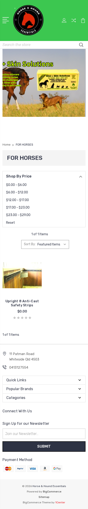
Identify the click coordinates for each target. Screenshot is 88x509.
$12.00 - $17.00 (17, 200)
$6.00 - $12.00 (17, 192)
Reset (10, 223)
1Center (60, 502)
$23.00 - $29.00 (18, 215)
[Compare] (73, 22)
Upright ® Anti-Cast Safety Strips (22, 303)
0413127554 (18, 367)
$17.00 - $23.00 (18, 207)
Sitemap (44, 497)
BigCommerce (52, 491)
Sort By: (30, 244)
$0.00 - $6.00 (16, 185)
